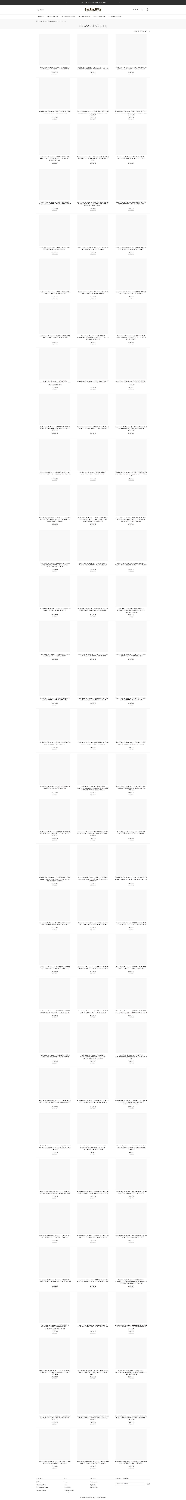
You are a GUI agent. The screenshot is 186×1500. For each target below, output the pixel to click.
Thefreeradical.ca (41, 21)
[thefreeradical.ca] (93, 9)
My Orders (93, 1485)
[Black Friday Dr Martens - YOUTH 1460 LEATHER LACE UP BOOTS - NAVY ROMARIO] (55, 230)
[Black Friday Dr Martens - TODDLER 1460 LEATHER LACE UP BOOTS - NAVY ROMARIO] (131, 1444)
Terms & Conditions (68, 1490)
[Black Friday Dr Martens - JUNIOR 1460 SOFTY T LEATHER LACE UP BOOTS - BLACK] (55, 636)
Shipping (65, 1482)
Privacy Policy (67, 1487)
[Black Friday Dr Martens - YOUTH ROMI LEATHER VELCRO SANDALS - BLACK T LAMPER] (55, 93)
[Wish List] (142, 9)
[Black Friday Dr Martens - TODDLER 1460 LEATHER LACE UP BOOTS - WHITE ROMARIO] (55, 1444)
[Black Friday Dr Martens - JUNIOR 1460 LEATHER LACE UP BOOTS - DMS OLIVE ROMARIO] (131, 724)
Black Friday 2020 (53, 21)
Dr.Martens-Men (41, 1485)
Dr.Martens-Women (42, 1487)
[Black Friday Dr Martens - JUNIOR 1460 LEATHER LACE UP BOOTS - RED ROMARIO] (55, 724)
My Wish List (94, 1487)
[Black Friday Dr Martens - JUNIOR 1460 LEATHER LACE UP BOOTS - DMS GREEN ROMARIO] (93, 680)
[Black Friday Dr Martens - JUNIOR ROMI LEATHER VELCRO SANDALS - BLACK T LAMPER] (93, 363)
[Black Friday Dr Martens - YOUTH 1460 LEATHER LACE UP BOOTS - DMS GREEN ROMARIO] (131, 230)
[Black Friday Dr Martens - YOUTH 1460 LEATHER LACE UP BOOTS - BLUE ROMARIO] (55, 274)
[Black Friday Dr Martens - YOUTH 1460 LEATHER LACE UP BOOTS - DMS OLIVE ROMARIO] (55, 318)
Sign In (135, 9)
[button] (119, 2)
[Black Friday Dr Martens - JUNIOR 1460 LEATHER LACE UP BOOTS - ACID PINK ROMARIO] (55, 680)
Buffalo (39, 1482)
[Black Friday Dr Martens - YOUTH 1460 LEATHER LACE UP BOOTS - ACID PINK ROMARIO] (131, 184)
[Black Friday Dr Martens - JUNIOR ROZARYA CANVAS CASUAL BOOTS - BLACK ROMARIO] (131, 814)
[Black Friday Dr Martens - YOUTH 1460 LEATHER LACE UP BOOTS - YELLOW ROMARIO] (131, 274)
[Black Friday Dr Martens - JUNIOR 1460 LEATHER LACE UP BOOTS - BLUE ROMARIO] (131, 680)
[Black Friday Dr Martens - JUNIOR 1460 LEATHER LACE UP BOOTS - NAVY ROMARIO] (55, 769)
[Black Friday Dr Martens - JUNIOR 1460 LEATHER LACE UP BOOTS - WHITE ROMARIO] (131, 636)
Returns (65, 1485)
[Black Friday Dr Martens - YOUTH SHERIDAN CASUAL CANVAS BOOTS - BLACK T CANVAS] (131, 139)
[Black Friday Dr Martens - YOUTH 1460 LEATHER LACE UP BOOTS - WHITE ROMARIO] (93, 230)
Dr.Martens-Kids (41, 1490)
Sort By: (137, 31)
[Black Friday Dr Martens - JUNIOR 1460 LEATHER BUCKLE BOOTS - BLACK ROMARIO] (55, 591)
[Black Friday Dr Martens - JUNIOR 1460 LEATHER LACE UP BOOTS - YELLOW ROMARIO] (93, 724)
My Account (93, 1482)
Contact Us (66, 1493)
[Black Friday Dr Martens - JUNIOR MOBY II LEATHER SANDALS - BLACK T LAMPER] (93, 454)
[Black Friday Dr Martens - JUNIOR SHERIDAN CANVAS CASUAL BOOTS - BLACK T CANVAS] (93, 545)
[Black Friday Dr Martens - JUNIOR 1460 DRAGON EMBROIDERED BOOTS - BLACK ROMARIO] (93, 591)
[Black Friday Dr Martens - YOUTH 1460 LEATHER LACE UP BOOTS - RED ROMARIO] (93, 274)
